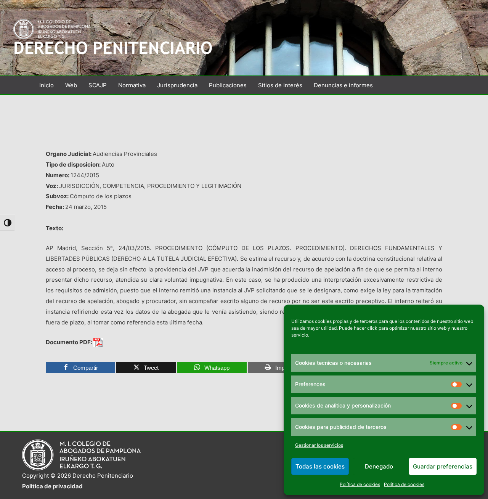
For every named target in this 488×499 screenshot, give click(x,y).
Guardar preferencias (442, 466)
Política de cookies (360, 484)
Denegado (379, 466)
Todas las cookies (320, 466)
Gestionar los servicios (319, 445)
